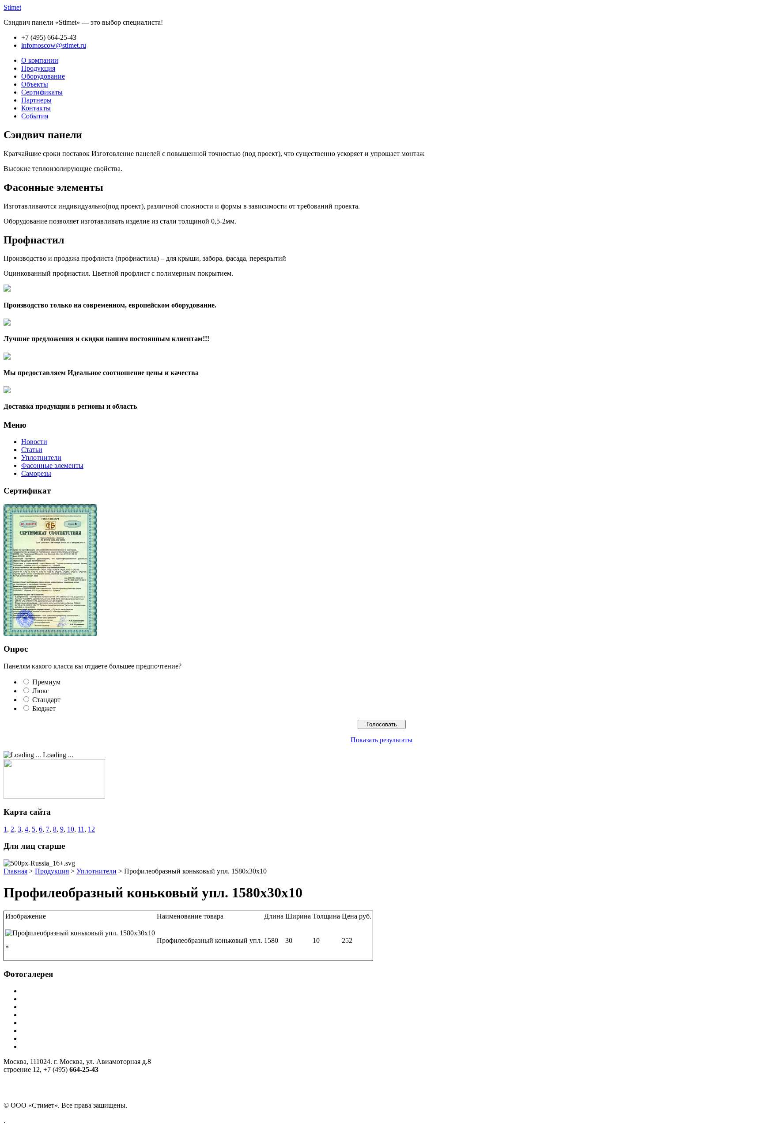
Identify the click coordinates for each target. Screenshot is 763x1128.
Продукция (52, 871)
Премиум (46, 682)
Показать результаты (381, 740)
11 (81, 829)
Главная (15, 871)
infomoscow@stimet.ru (53, 45)
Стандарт (46, 699)
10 (70, 829)
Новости (34, 441)
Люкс (40, 691)
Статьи (31, 449)
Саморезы (36, 473)
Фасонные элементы (52, 465)
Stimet (12, 7)
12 (91, 829)
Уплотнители (41, 457)
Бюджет (44, 708)
